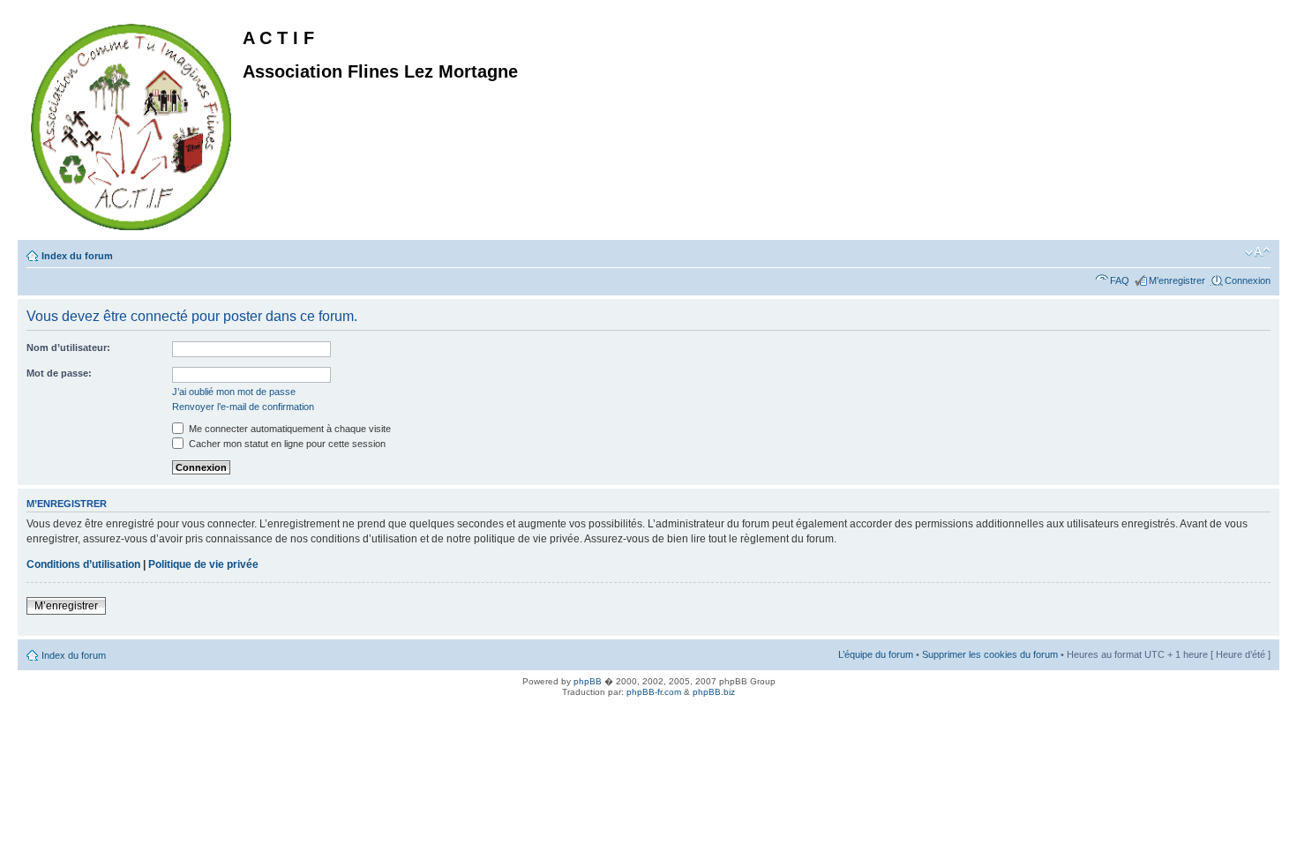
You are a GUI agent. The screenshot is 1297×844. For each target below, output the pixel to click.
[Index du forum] (132, 123)
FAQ (1119, 280)
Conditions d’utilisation (83, 564)
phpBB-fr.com (653, 692)
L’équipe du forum (875, 654)
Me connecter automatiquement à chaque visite (288, 428)
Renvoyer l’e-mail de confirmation (243, 406)
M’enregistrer (1177, 280)
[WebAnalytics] (35, 711)
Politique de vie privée (203, 564)
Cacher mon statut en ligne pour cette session (286, 443)
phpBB (588, 681)
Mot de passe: (59, 373)
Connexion (1248, 280)
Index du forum (77, 255)
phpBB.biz (714, 692)
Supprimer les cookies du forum (990, 654)
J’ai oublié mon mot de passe (234, 391)
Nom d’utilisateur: (68, 347)
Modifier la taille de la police (1258, 252)
